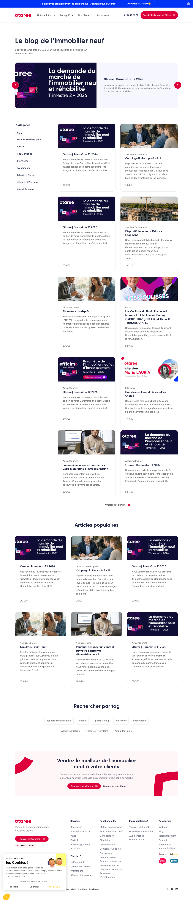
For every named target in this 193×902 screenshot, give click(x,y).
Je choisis (34, 887)
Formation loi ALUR (80, 831)
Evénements (139, 720)
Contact (163, 840)
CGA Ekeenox (94, 889)
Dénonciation (107, 835)
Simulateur (105, 840)
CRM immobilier (108, 844)
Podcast (82, 720)
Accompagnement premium (80, 846)
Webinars (164, 827)
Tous (19, 133)
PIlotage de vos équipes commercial (110, 859)
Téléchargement (167, 835)
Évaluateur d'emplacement (108, 875)
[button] (46, 15)
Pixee (73, 835)
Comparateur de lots (111, 848)
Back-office (76, 827)
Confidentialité (71, 889)
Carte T (74, 840)
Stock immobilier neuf (111, 831)
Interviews (121, 720)
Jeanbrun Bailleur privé (59, 720)
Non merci (13, 887)
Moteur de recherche (111, 827)
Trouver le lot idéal (139, 827)
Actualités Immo (123, 730)
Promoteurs (76, 870)
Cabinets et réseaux (81, 866)
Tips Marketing (101, 720)
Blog (161, 831)
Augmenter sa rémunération (136, 837)
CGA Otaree (82, 889)
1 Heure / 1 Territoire (97, 730)
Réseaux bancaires (80, 875)
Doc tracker (106, 853)
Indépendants (77, 862)
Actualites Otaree (70, 730)
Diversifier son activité (141, 831)
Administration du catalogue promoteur (111, 867)
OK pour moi (55, 887)
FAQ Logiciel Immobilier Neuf (167, 846)
